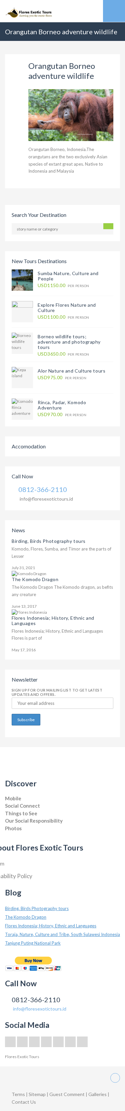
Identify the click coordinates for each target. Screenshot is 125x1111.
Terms (18, 1094)
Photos (13, 828)
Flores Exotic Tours (22, 1056)
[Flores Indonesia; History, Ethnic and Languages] (29, 611)
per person (63, 285)
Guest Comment (67, 1094)
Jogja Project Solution (24, 834)
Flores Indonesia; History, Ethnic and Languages (53, 620)
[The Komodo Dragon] (29, 573)
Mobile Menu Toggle (114, 11)
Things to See (21, 813)
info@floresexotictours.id (46, 499)
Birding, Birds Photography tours (49, 541)
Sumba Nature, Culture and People (68, 275)
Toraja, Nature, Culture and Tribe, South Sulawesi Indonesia (62, 934)
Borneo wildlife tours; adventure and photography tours (69, 342)
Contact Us (24, 1102)
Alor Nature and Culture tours (71, 371)
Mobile (13, 798)
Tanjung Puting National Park (33, 943)
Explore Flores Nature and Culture (67, 307)
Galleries (98, 1094)
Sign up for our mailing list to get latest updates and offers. (57, 692)
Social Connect (22, 806)
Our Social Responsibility (34, 821)
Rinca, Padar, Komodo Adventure (62, 404)
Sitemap (38, 1094)
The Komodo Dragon (35, 579)
